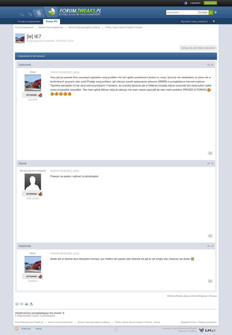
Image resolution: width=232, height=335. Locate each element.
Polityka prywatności (207, 322)
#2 (209, 163)
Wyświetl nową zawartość (194, 21)
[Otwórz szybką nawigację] (213, 21)
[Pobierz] (31, 303)
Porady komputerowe (29, 21)
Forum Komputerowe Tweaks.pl (29, 322)
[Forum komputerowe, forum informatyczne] (60, 11)
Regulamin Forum (188, 322)
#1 (209, 65)
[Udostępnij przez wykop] (17, 303)
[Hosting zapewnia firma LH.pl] (189, 330)
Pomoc (39, 329)
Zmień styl (25, 329)
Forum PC (51, 21)
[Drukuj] (26, 303)
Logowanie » (196, 3)
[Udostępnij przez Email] (21, 303)
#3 (209, 246)
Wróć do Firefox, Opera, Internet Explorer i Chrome (192, 296)
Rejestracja (210, 3)
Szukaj (157, 322)
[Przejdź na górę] (116, 329)
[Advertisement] (131, 121)
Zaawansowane (215, 12)
